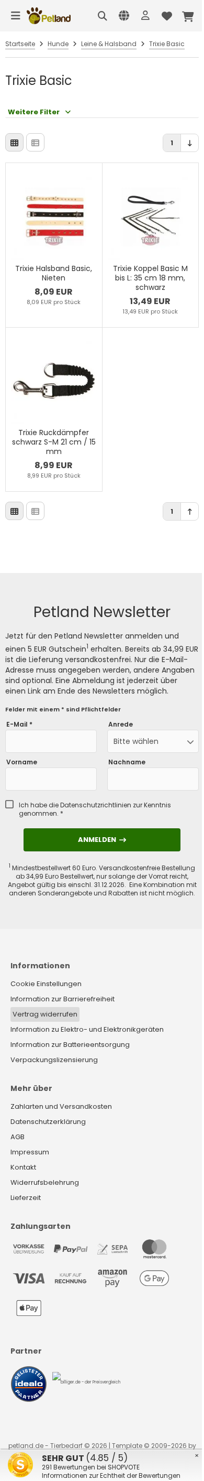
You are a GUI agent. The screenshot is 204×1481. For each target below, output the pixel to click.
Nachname (126, 762)
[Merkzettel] (166, 15)
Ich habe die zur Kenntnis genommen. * (95, 809)
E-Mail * (19, 724)
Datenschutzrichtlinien (95, 805)
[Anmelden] (145, 15)
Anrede (120, 724)
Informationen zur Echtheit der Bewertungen (111, 1475)
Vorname (21, 762)
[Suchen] (102, 15)
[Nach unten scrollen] (189, 143)
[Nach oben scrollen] (189, 511)
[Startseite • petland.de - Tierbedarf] (49, 15)
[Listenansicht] (35, 142)
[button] (153, 741)
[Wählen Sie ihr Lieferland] (124, 15)
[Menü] (15, 15)
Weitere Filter (34, 112)
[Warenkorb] (188, 15)
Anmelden (102, 840)
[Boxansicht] (14, 142)
